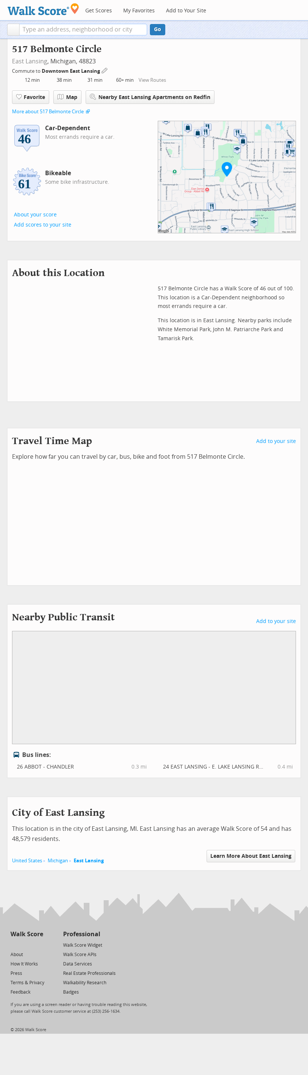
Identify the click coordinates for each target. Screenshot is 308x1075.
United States (27, 860)
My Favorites (139, 11)
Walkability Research (84, 982)
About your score (35, 215)
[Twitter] (15, 944)
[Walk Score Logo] (43, 9)
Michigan (58, 860)
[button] (13, 30)
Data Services (77, 964)
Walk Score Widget (82, 945)
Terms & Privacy (27, 982)
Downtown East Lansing (71, 71)
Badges (71, 992)
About (17, 954)
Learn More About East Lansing (250, 856)
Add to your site (276, 441)
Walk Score (27, 934)
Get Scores (98, 11)
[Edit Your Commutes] (105, 70)
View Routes (152, 80)
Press (16, 973)
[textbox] (83, 30)
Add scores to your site (42, 225)
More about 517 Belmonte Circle (48, 111)
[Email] (38, 944)
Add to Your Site (186, 11)
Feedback (20, 992)
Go (157, 29)
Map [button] (71, 97)
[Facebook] (26, 944)
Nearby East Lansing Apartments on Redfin (154, 97)
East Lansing (29, 61)
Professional (81, 934)
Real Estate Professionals (89, 973)
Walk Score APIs (80, 954)
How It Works (24, 964)
